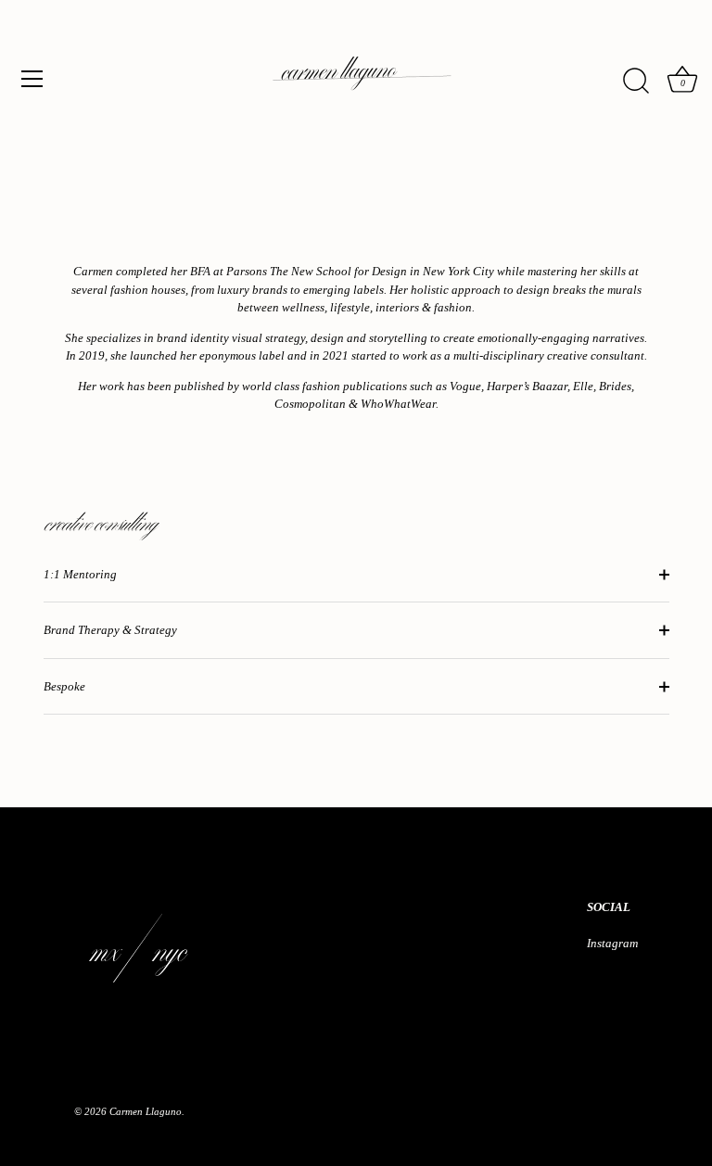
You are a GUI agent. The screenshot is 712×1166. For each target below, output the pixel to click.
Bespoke (64, 686)
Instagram (612, 943)
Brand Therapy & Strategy (110, 630)
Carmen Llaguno (145, 1111)
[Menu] (32, 78)
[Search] (636, 81)
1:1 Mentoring (82, 574)
